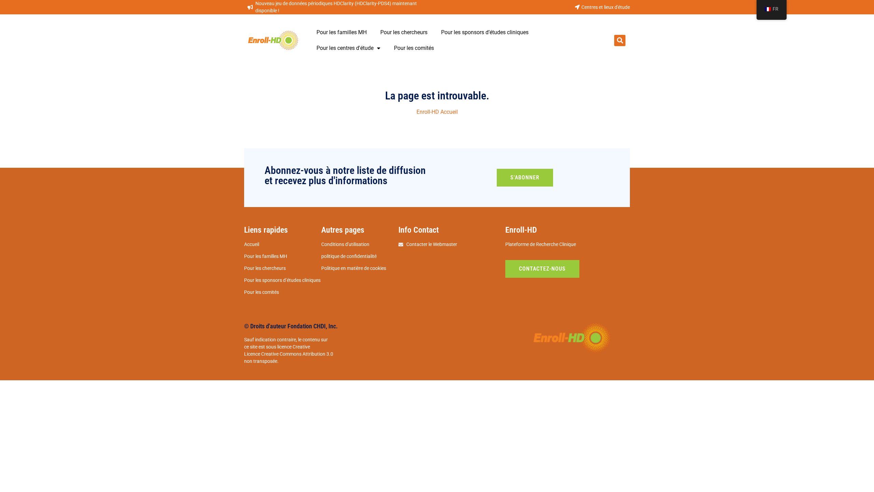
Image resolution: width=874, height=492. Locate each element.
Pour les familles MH (341, 32)
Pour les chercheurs (403, 32)
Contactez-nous (542, 268)
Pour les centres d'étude (344, 48)
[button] (619, 40)
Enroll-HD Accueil (437, 112)
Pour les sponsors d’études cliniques (484, 32)
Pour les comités (414, 48)
